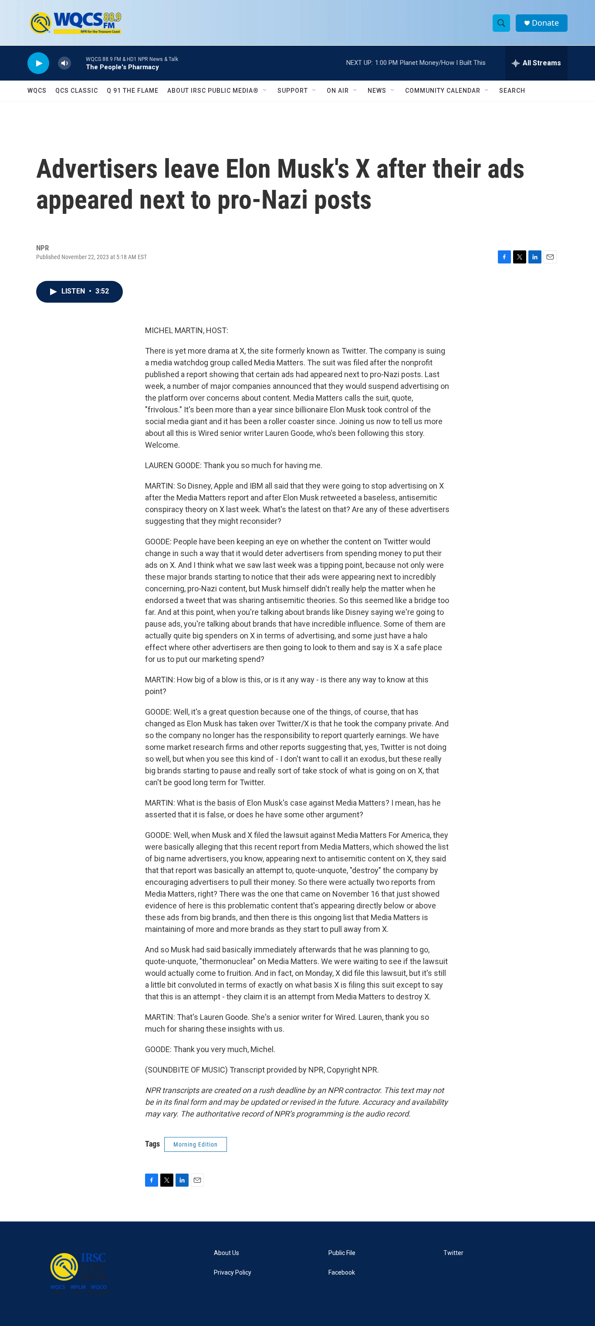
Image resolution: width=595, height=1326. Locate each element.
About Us (226, 1253)
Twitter (453, 1253)
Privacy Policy (232, 1272)
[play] (38, 63)
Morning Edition (195, 1144)
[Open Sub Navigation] (265, 90)
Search (512, 90)
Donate (545, 22)
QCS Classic (76, 90)
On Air (338, 90)
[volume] (64, 63)
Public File (341, 1253)
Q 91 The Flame (133, 90)
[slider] (78, 62)
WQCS (37, 90)
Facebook (341, 1272)
